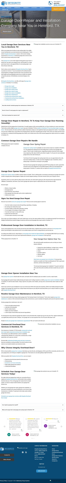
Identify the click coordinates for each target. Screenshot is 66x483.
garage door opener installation (52, 279)
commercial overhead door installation (18, 332)
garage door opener (8, 276)
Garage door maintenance (11, 94)
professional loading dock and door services (18, 340)
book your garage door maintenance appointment (18, 320)
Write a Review (7, 459)
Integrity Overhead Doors (41, 448)
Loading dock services (10, 99)
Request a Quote (7, 31)
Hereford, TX (12, 55)
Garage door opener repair (11, 91)
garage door (7, 60)
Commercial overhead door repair (13, 96)
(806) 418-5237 (59, 5)
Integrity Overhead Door (10, 53)
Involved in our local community (13, 362)
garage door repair (18, 128)
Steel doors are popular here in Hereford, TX (44, 259)
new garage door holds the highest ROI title (33, 233)
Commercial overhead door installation (14, 98)
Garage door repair (9, 86)
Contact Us (7, 455)
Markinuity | (19, 480)
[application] (11, 8)
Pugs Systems (26, 480)
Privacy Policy (3, 480)
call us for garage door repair (19, 201)
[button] (9, 8)
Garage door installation (11, 87)
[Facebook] (22, 452)
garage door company (17, 351)
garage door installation (37, 235)
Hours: (36, 455)
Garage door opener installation (12, 93)
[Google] (26, 452)
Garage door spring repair (11, 89)
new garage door (57, 228)
